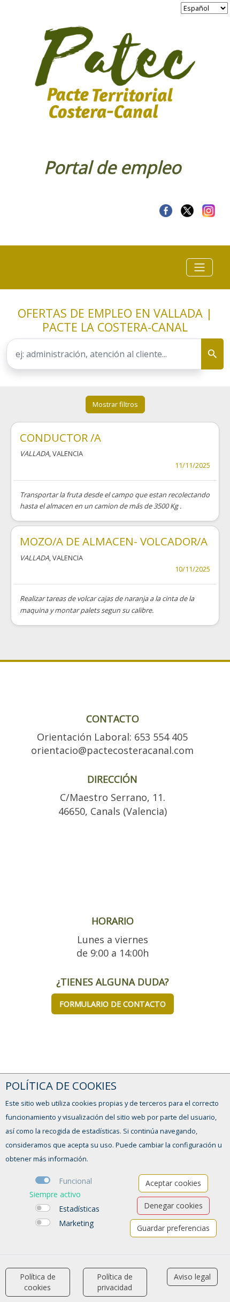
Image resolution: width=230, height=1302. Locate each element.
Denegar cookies (173, 1205)
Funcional (75, 1181)
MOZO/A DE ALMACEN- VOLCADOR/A (114, 541)
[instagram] (208, 209)
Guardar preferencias (173, 1228)
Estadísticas (79, 1209)
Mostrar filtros (115, 404)
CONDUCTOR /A (60, 437)
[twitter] (187, 209)
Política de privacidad (115, 1282)
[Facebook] (165, 209)
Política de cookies (38, 1282)
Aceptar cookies (173, 1183)
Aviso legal (192, 1277)
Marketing (76, 1223)
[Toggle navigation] (199, 267)
